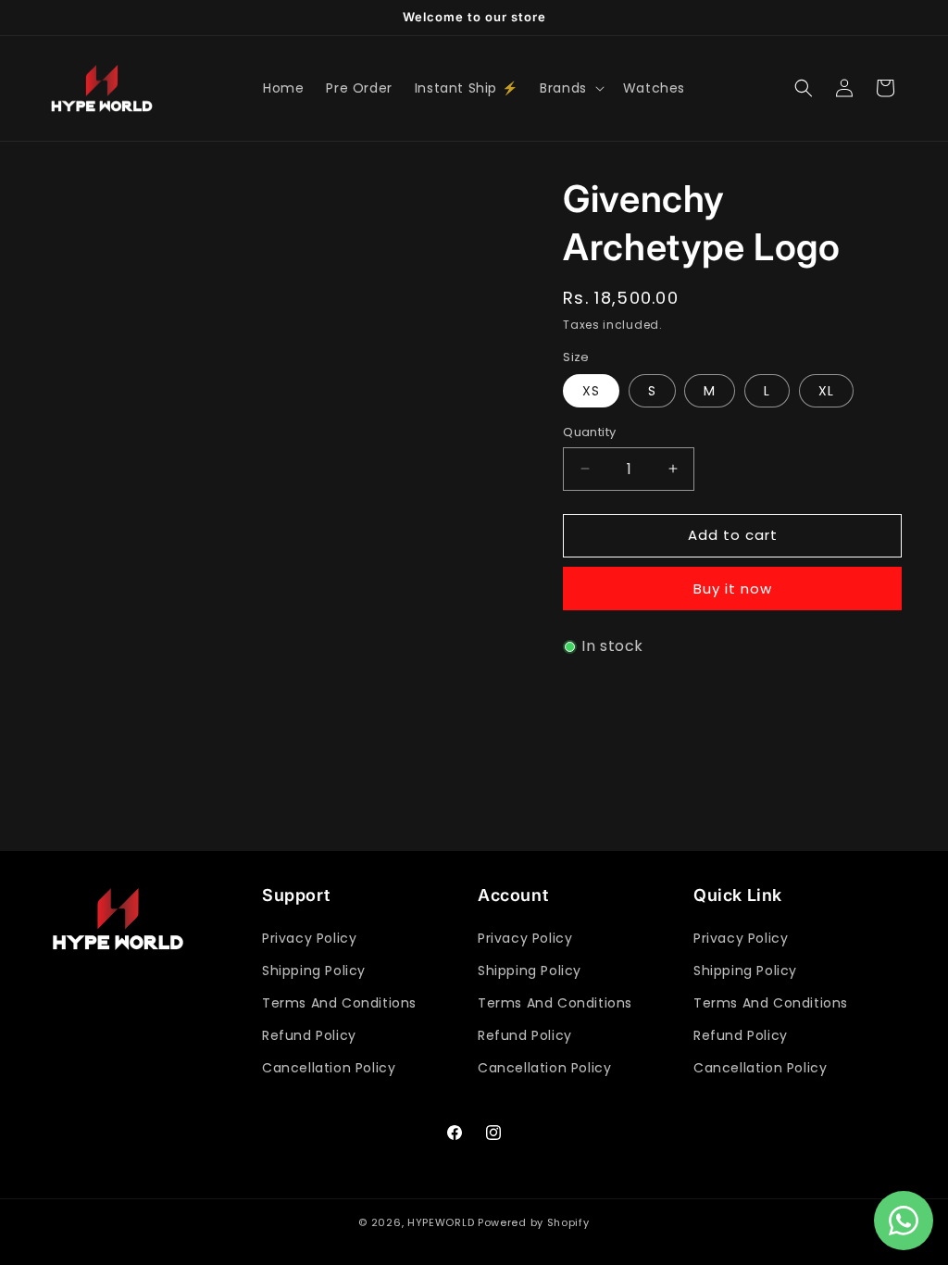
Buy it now (732, 588)
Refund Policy (309, 1035)
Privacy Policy (309, 938)
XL (826, 391)
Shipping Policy (314, 970)
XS (591, 391)
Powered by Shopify (534, 1222)
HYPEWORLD (440, 1222)
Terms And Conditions (339, 1003)
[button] (570, 88)
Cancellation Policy (328, 1067)
